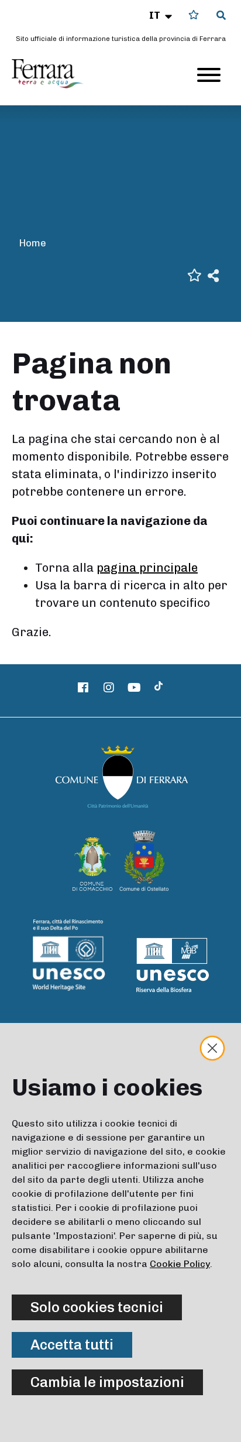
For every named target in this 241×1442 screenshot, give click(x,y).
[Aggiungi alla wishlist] (194, 274)
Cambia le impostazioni (107, 1382)
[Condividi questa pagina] (213, 274)
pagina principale (147, 568)
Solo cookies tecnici (96, 1307)
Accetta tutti (71, 1344)
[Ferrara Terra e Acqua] (53, 73)
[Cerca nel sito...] (221, 16)
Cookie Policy (180, 1263)
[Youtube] (134, 687)
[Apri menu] (209, 75)
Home (32, 243)
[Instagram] (109, 687)
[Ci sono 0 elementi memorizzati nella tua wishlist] (193, 14)
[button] (161, 15)
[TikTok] (158, 687)
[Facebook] (84, 687)
